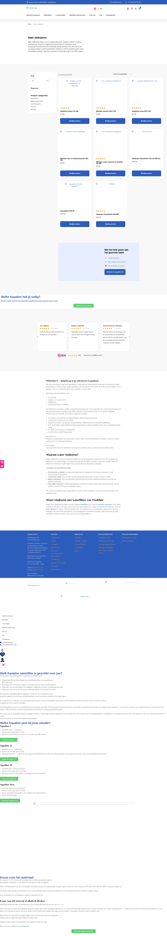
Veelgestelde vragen (104, 537)
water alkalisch (51, 509)
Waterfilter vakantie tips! (105, 547)
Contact (53, 541)
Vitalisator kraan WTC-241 (141, 111)
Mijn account (55, 547)
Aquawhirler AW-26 (67, 211)
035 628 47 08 (38, 567)
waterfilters (84, 504)
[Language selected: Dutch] (128, 9)
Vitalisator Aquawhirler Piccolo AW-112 (146, 158)
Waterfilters (48, 15)
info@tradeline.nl (37, 570)
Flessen (77, 551)
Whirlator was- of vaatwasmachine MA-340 (74, 159)
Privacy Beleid (55, 556)
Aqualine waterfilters (105, 504)
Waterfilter (78, 537)
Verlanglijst (54, 544)
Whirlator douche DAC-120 (106, 111)
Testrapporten (110, 15)
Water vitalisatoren (80, 544)
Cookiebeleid (55, 559)
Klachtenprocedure (57, 553)
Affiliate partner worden (129, 537)
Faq (100, 15)
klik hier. (26, 926)
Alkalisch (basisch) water (106, 541)
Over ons (92, 15)
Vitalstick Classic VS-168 (69, 111)
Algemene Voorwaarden (58, 563)
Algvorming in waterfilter (106, 550)
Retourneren (55, 551)
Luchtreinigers (60, 15)
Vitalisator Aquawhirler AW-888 (107, 214)
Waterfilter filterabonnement (106, 544)
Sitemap (100, 553)
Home (29, 24)
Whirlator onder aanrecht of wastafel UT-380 (109, 162)
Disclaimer (54, 566)
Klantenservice (55, 537)
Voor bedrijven (55, 569)
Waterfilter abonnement (77, 15)
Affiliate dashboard (128, 541)
